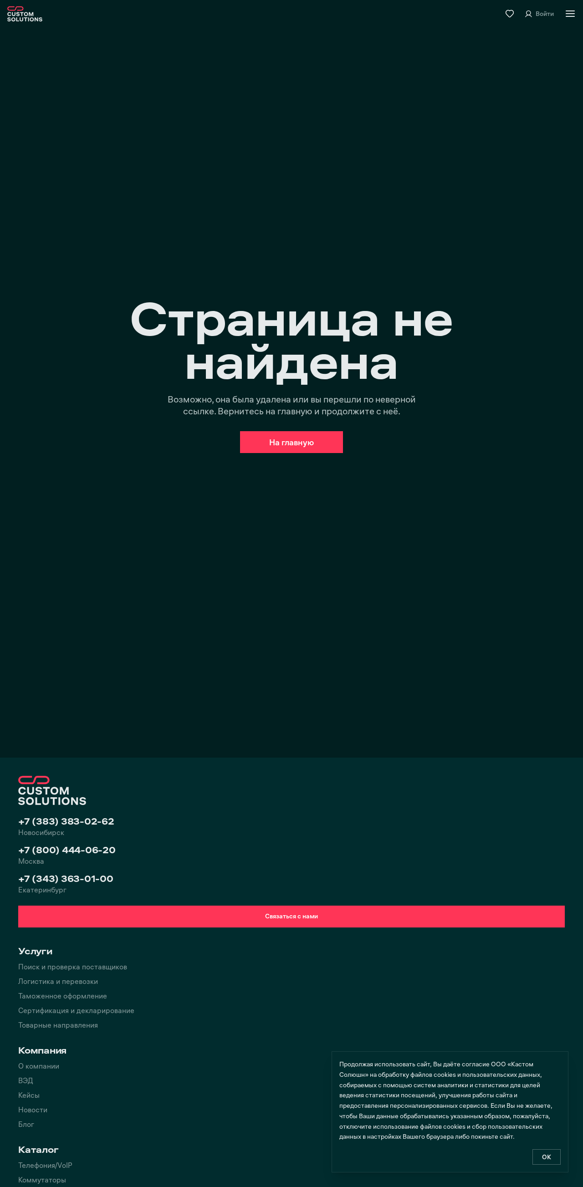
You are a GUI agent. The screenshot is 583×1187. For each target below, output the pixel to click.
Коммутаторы (42, 1179)
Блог (26, 1124)
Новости (32, 1109)
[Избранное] (509, 13)
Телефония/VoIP (45, 1165)
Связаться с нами (291, 916)
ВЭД (25, 1080)
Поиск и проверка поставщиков (72, 966)
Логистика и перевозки (58, 981)
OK (546, 1157)
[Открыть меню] (570, 13)
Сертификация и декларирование (76, 1010)
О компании (38, 1065)
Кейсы (29, 1094)
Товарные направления (58, 1024)
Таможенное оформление (62, 995)
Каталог (38, 1149)
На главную (291, 442)
